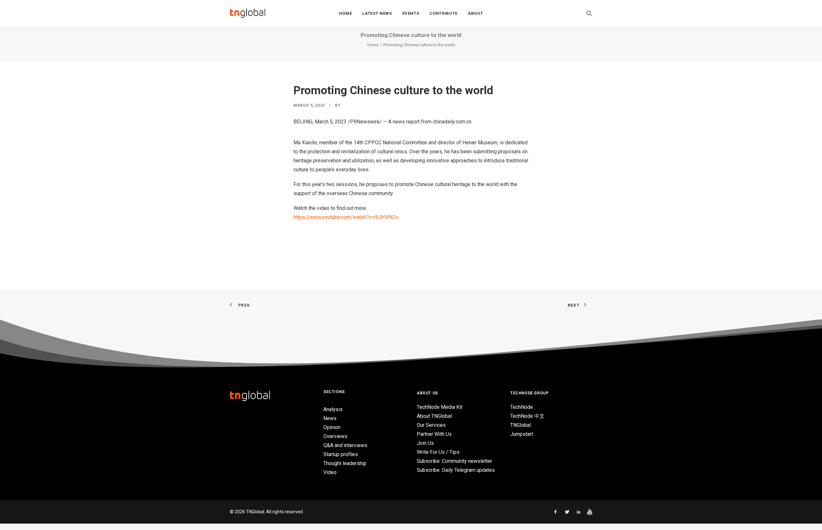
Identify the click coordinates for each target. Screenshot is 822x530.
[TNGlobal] (247, 13)
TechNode (521, 407)
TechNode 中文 (527, 416)
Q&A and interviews (345, 445)
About (475, 13)
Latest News (377, 13)
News (330, 418)
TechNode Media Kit (439, 407)
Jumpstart (521, 434)
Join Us (425, 443)
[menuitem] (346, 13)
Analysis (333, 409)
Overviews (335, 436)
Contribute (443, 13)
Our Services (431, 425)
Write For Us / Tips (438, 452)
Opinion (331, 427)
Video (330, 472)
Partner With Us (434, 434)
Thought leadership (344, 463)
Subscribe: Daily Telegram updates (456, 470)
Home (345, 13)
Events (410, 13)
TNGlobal (520, 425)
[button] (589, 13)
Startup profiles (340, 454)
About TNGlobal (434, 416)
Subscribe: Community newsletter (454, 461)
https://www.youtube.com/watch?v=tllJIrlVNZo (345, 217)
